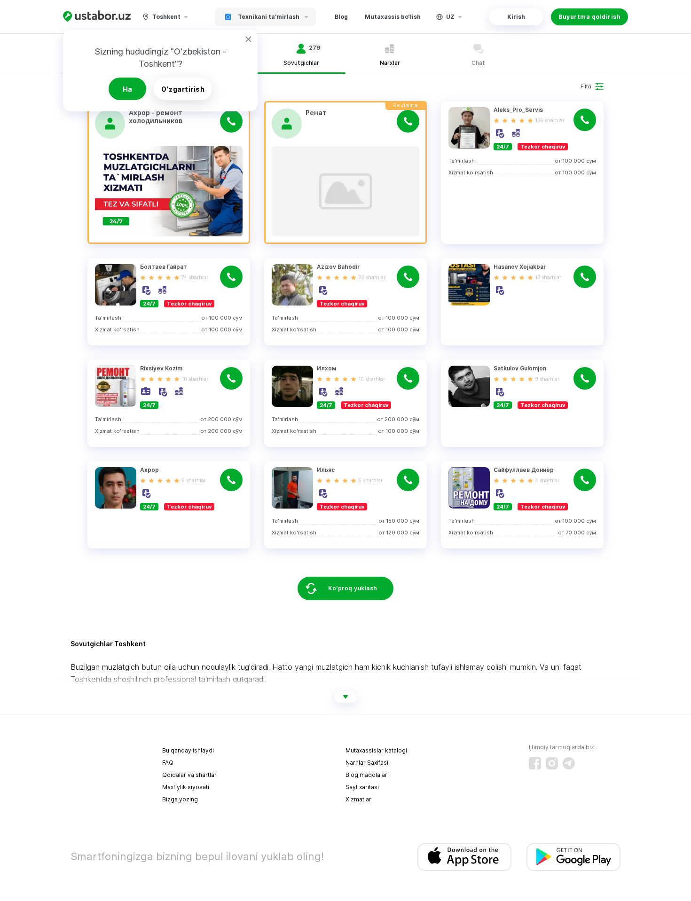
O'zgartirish (182, 89)
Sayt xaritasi (362, 787)
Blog (341, 16)
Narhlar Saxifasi (367, 762)
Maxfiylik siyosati (185, 787)
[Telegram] (569, 763)
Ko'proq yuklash (352, 588)
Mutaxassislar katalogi (376, 750)
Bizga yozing (180, 799)
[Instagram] (552, 763)
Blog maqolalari (367, 774)
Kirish (516, 16)
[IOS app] (464, 857)
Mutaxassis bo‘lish (393, 16)
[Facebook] (535, 763)
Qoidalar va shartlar (189, 774)
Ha (128, 89)
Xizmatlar (358, 799)
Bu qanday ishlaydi (188, 750)
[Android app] (573, 857)
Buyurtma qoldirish (589, 16)
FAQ (167, 762)
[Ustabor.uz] (97, 16)
